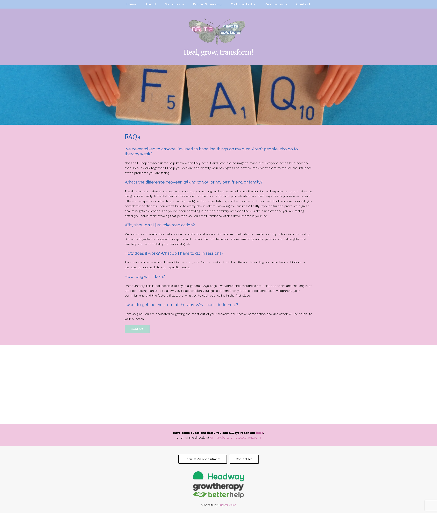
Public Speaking (207, 4)
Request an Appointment (203, 459)
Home (131, 4)
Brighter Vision (227, 505)
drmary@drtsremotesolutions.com (235, 437)
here (259, 432)
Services (173, 4)
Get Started (241, 4)
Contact (303, 4)
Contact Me (244, 459)
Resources (274, 4)
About (150, 4)
